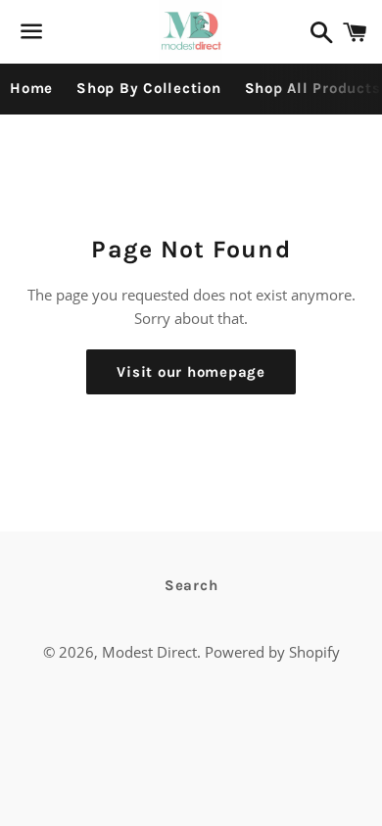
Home (31, 88)
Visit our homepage (191, 372)
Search (191, 585)
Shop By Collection (148, 88)
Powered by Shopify (272, 652)
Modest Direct (149, 652)
